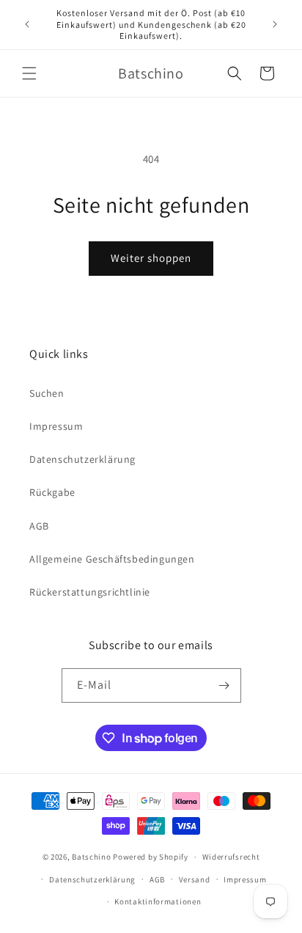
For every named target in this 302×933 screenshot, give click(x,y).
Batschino (91, 857)
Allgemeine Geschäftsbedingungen (112, 559)
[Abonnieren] (224, 685)
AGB (39, 526)
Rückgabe (52, 492)
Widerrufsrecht (231, 857)
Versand (194, 879)
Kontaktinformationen (157, 901)
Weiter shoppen (151, 258)
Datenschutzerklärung (82, 459)
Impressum (56, 426)
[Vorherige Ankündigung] (27, 24)
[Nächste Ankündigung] (275, 24)
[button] (29, 73)
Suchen (47, 393)
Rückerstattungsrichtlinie (89, 592)
